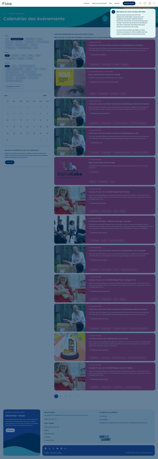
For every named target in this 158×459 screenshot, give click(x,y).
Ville (110, 3)
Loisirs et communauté (99, 3)
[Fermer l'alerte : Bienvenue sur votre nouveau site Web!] (153, 11)
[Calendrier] (145, 3)
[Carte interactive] (140, 3)
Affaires (116, 3)
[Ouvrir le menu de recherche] (154, 3)
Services (86, 3)
